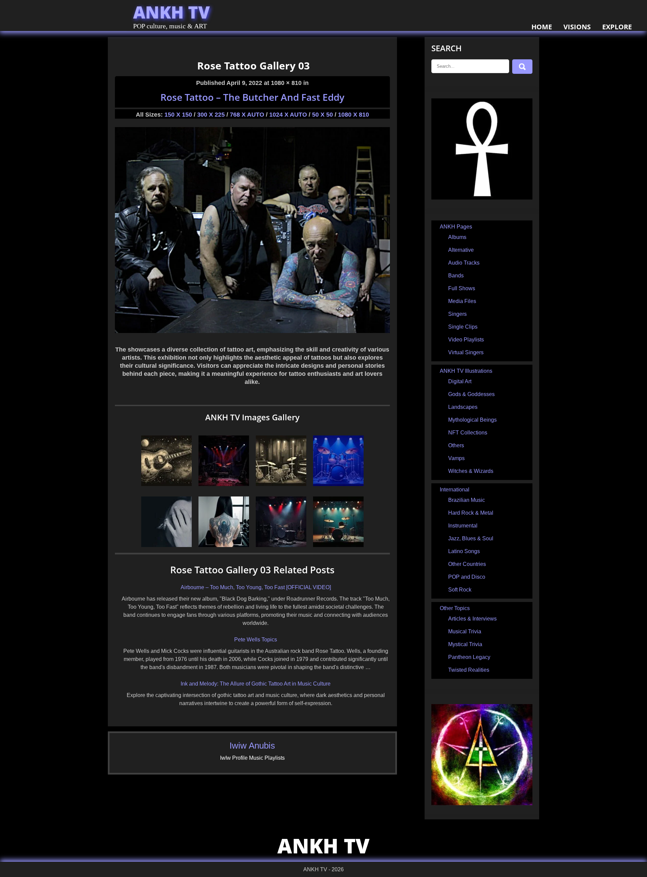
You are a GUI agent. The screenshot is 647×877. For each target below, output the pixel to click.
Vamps (456, 458)
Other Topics (455, 608)
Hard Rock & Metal (470, 513)
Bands (456, 275)
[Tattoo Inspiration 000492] (223, 545)
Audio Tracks (464, 263)
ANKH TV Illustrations (466, 371)
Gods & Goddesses (471, 394)
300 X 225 (211, 114)
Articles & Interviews (472, 619)
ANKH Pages (456, 227)
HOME (541, 26)
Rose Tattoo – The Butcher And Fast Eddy (252, 97)
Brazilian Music (466, 500)
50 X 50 (322, 114)
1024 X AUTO (288, 114)
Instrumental (462, 525)
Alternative (461, 250)
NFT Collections (467, 432)
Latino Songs (464, 551)
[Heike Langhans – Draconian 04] (166, 545)
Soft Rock (459, 590)
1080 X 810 (353, 114)
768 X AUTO (247, 114)
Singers (457, 314)
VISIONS (577, 26)
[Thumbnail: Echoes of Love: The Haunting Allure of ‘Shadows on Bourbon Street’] (223, 484)
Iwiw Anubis (252, 745)
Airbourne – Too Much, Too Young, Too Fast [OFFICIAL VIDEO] (256, 587)
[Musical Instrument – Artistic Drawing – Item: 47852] (281, 484)
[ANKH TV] (481, 198)
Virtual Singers (466, 352)
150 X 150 (178, 114)
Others (456, 445)
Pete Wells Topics (255, 639)
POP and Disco (466, 577)
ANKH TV (171, 12)
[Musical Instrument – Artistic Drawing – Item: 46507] (338, 484)
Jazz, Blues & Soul (470, 538)
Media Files (462, 301)
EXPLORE (617, 26)
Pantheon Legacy (469, 657)
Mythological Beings (472, 420)
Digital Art (459, 381)
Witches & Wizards (470, 471)
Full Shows (461, 288)
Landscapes (462, 407)
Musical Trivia (464, 631)
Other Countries (467, 564)
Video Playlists (466, 339)
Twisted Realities (468, 670)
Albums (457, 237)
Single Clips (462, 327)
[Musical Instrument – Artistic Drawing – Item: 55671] (166, 484)
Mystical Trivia (465, 644)
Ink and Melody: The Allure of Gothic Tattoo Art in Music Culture (256, 684)
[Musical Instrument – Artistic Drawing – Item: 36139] (338, 545)
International (454, 489)
